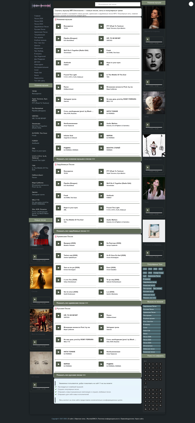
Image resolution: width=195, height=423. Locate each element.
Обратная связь (80, 419)
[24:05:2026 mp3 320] (41, 245)
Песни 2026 (38, 18)
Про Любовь (38, 51)
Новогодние (38, 64)
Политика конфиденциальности (109, 419)
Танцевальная (39, 35)
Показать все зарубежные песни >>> (73, 231)
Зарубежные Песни (41, 27)
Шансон (37, 45)
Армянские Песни (41, 32)
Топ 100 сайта (39, 81)
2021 (160, 269)
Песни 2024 (38, 24)
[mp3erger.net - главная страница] (41, 6)
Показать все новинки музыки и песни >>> (76, 159)
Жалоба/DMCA (92, 419)
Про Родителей (40, 56)
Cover (36, 70)
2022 (144, 273)
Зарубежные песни (149, 282)
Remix (36, 75)
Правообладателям (127, 419)
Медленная (38, 48)
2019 (150, 269)
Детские (37, 62)
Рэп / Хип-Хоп (39, 43)
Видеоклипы (38, 78)
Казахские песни (149, 285)
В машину (38, 54)
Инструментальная (41, 67)
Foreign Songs (158, 273)
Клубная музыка (40, 40)
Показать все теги (149, 298)
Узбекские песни (148, 295)
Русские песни (148, 291)
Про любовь (157, 288)
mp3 (144, 276)
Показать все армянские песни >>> (72, 303)
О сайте (70, 419)
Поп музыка (38, 37)
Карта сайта (139, 419)
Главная (37, 16)
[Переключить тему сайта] (191, 4)
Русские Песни (39, 29)
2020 (155, 269)
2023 (150, 273)
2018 (144, 269)
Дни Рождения (39, 59)
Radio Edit (38, 72)
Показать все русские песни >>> (71, 375)
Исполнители (147, 346)
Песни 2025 (38, 21)
